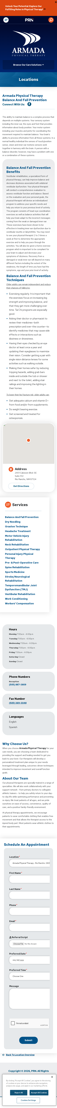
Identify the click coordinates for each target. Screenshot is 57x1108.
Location (14, 857)
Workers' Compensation (19, 603)
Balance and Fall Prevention (22, 517)
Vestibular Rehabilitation (20, 594)
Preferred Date (17, 953)
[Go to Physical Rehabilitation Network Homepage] (32, 20)
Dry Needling (12, 521)
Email (12, 921)
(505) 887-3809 (17, 684)
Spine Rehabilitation (17, 567)
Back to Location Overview (20, 1054)
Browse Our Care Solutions (27, 64)
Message (14, 986)
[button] (51, 20)
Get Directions (21, 486)
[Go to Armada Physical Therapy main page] (28, 43)
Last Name (14, 889)
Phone (12, 905)
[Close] (52, 1077)
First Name (15, 873)
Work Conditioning (16, 598)
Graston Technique (16, 526)
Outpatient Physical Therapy (22, 549)
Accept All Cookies (39, 1093)
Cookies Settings (28, 1100)
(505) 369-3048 (18, 703)
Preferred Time (17, 970)
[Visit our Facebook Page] (29, 104)
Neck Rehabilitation (17, 544)
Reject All (19, 1093)
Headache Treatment (18, 531)
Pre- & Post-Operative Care (22, 562)
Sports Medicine (15, 572)
